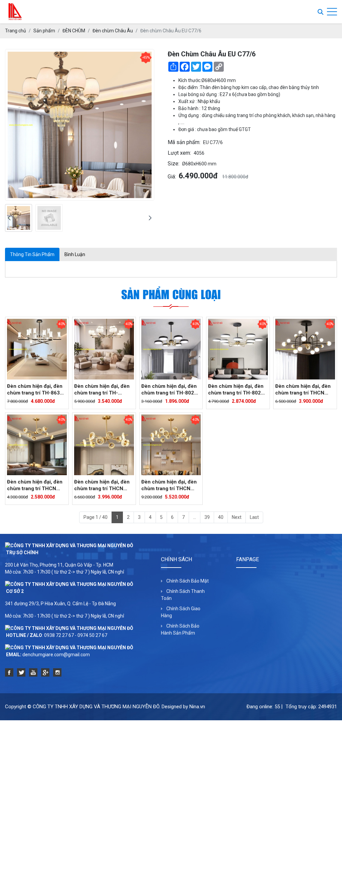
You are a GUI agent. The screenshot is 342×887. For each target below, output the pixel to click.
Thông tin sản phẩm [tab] (32, 254)
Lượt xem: (179, 153)
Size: (173, 163)
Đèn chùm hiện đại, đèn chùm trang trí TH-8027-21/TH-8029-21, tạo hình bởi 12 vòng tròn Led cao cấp (237, 389)
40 (220, 517)
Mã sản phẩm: (184, 142)
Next (236, 517)
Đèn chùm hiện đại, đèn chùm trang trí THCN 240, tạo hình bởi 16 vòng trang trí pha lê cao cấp (171, 485)
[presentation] (9, 217)
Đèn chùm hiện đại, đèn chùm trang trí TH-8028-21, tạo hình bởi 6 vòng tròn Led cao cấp (170, 389)
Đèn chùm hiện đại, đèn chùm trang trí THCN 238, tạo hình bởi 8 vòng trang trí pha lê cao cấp (35, 485)
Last (254, 517)
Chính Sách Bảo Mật (187, 581)
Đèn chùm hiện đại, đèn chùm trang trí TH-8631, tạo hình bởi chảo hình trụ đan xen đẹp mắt (35, 389)
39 (207, 517)
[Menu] (332, 12)
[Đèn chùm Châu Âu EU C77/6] (18, 218)
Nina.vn (197, 707)
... (194, 517)
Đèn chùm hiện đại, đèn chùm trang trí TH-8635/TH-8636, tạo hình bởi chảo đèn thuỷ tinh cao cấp (102, 389)
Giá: (172, 176)
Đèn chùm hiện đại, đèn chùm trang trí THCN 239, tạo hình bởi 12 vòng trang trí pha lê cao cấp (104, 485)
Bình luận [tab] (74, 254)
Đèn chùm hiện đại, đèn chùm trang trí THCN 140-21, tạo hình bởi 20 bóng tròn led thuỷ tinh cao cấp (303, 389)
